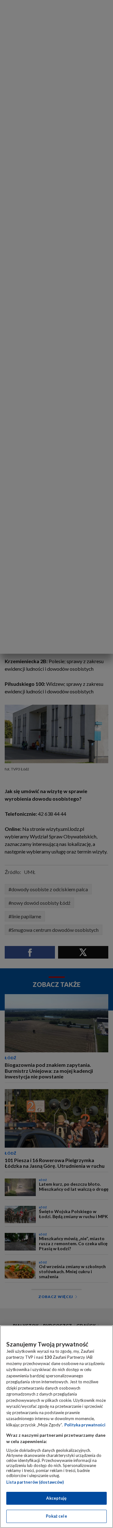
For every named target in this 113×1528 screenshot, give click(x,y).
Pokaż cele (56, 1516)
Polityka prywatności (84, 1424)
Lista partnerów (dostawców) (35, 1482)
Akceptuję (56, 1498)
